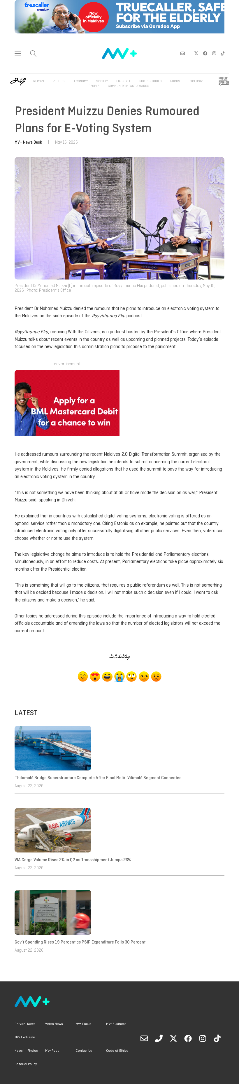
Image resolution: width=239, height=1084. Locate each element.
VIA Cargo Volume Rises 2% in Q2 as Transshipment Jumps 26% (73, 860)
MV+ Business (116, 1024)
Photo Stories (150, 81)
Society (102, 81)
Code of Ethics (117, 1051)
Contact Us (84, 1051)
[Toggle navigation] (18, 53)
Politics (59, 81)
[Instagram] (202, 1038)
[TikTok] (217, 1038)
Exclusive (196, 81)
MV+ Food (52, 1051)
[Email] (144, 1038)
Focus (175, 81)
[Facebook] (188, 1038)
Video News (54, 1024)
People (94, 86)
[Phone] (159, 1038)
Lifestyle (123, 81)
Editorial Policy (26, 1064)
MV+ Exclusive (25, 1037)
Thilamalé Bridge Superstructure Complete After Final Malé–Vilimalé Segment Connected (98, 778)
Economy (81, 81)
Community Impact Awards (128, 86)
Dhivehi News (25, 1024)
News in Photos (26, 1051)
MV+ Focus (83, 1024)
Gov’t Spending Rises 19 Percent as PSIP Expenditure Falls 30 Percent (80, 942)
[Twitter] (173, 1038)
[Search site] (33, 54)
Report (38, 81)
